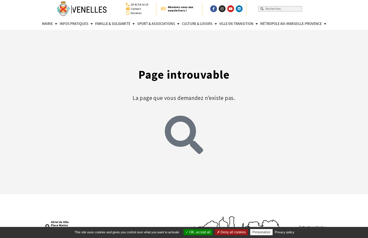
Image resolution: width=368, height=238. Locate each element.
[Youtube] (230, 8)
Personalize (261, 232)
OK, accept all (199, 232)
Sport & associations (156, 23)
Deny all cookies (233, 232)
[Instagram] (222, 8)
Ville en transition (236, 23)
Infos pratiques (74, 23)
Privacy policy (284, 232)
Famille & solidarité (112, 23)
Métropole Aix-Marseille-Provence (291, 23)
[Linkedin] (239, 8)
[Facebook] (213, 8)
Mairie (47, 23)
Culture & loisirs (197, 23)
